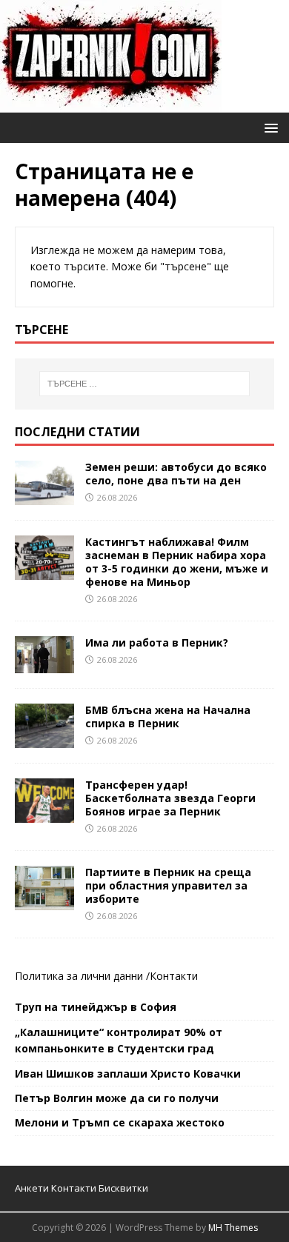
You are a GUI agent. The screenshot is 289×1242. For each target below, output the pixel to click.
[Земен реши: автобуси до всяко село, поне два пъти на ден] (44, 496)
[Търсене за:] (145, 383)
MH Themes (233, 1227)
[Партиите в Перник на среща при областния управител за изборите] (44, 901)
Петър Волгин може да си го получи (117, 1098)
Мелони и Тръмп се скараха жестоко (120, 1122)
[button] (268, 127)
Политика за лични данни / (82, 976)
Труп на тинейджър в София (95, 1007)
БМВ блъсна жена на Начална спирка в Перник (167, 716)
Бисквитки (123, 1188)
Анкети (32, 1188)
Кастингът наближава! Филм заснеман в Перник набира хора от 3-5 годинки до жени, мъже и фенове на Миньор (176, 562)
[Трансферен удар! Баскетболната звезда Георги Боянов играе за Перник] (44, 814)
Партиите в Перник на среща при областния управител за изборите (168, 885)
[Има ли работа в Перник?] (44, 664)
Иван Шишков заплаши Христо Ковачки (128, 1073)
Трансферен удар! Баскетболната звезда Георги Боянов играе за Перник (170, 798)
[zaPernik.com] (111, 104)
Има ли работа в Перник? (156, 642)
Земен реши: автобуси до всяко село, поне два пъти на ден (176, 473)
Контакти (174, 976)
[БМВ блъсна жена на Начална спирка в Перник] (44, 739)
